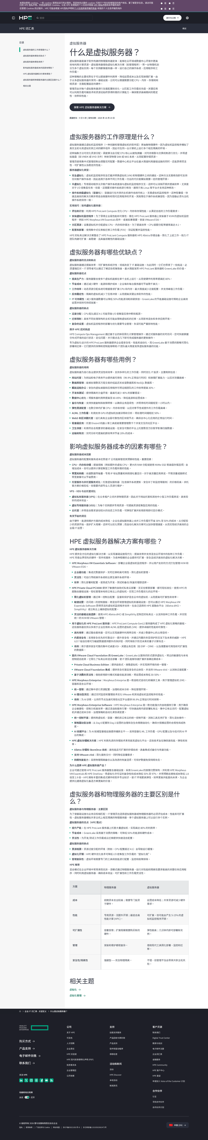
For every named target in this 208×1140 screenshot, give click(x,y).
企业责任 (70, 1048)
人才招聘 (70, 1043)
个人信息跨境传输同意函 (85, 8)
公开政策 (70, 1075)
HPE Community (160, 1064)
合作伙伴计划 (158, 1107)
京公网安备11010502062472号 (95, 1127)
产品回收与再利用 (117, 1037)
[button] (13, 18)
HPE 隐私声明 (100, 5)
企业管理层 (71, 1070)
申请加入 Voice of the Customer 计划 (169, 1081)
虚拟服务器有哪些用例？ (33, 61)
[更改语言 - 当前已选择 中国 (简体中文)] (187, 18)
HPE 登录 (157, 1075)
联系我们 (156, 1032)
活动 (112, 1069)
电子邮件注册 (158, 1048)
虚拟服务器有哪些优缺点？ (34, 55)
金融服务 (156, 1059)
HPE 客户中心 (158, 1070)
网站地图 (56, 1127)
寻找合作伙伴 (158, 1101)
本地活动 (113, 1080)
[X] (26, 1080)
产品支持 (113, 1043)
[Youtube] (46, 1080)
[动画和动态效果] (27, 1097)
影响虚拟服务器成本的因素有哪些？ (38, 67)
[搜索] (37, 17)
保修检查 (113, 1054)
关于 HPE (71, 1032)
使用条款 (29, 1127)
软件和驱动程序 (116, 1048)
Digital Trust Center (161, 1037)
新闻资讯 (113, 1085)
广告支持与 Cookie (43, 1127)
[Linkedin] (21, 1080)
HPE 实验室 (72, 1054)
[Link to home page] (20, 1011)
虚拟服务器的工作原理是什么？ (36, 49)
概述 (184, 28)
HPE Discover (115, 1074)
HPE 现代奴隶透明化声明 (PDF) (80, 1059)
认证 (154, 1096)
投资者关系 (71, 1064)
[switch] (25, 1097)
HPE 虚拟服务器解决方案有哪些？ (37, 73)
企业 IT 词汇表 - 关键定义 (36, 1011)
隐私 (21, 1127)
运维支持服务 (115, 1032)
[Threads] (36, 1080)
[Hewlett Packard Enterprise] (25, 18)
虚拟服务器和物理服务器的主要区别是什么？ (42, 79)
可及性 (69, 1037)
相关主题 (27, 85)
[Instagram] (31, 1080)
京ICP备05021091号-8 (71, 1127)
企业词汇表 (157, 1054)
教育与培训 (157, 1043)
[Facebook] (41, 1080)
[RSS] (51, 1080)
